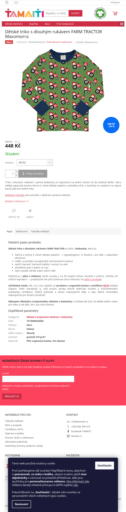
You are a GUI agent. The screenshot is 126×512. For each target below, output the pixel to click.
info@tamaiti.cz (79, 421)
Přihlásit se (12, 396)
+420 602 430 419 (80, 426)
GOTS (106, 285)
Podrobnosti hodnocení (59, 42)
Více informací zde (77, 481)
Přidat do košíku (35, 173)
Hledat (75, 13)
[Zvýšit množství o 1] (16, 172)
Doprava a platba (14, 433)
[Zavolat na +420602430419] (10, 2)
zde (75, 485)
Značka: (87, 42)
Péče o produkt (13, 425)
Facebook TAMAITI (81, 431)
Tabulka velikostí (14, 420)
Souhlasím (105, 465)
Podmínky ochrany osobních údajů (24, 445)
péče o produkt (92, 279)
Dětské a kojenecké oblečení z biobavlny (50, 317)
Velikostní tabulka (15, 195)
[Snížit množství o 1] (16, 175)
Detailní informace (15, 201)
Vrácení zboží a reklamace (19, 437)
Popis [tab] (10, 231)
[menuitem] (14, 24)
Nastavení (21, 504)
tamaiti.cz (76, 436)
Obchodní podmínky (16, 441)
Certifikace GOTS (14, 429)
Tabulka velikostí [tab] (40, 231)
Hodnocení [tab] (22, 231)
